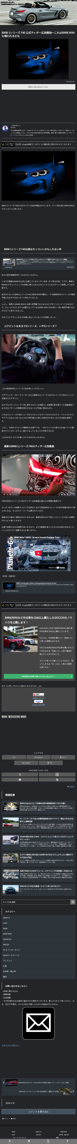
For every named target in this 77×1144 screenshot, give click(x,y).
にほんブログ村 (38, 704)
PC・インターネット (19, 1138)
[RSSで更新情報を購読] (57, 780)
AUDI (13, 1135)
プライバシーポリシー (11, 1045)
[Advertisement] (38, 106)
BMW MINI (63, 1132)
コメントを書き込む (38, 1111)
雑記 (57, 1138)
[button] (51, 763)
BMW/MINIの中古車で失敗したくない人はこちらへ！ (38, 676)
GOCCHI (13, 127)
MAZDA (38, 1135)
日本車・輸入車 (64, 1135)
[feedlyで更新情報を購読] (20, 780)
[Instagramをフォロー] (57, 775)
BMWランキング (39, 698)
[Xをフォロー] (20, 775)
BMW (5, 716)
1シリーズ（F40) (15, 716)
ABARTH (38, 1132)
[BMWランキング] (38, 694)
